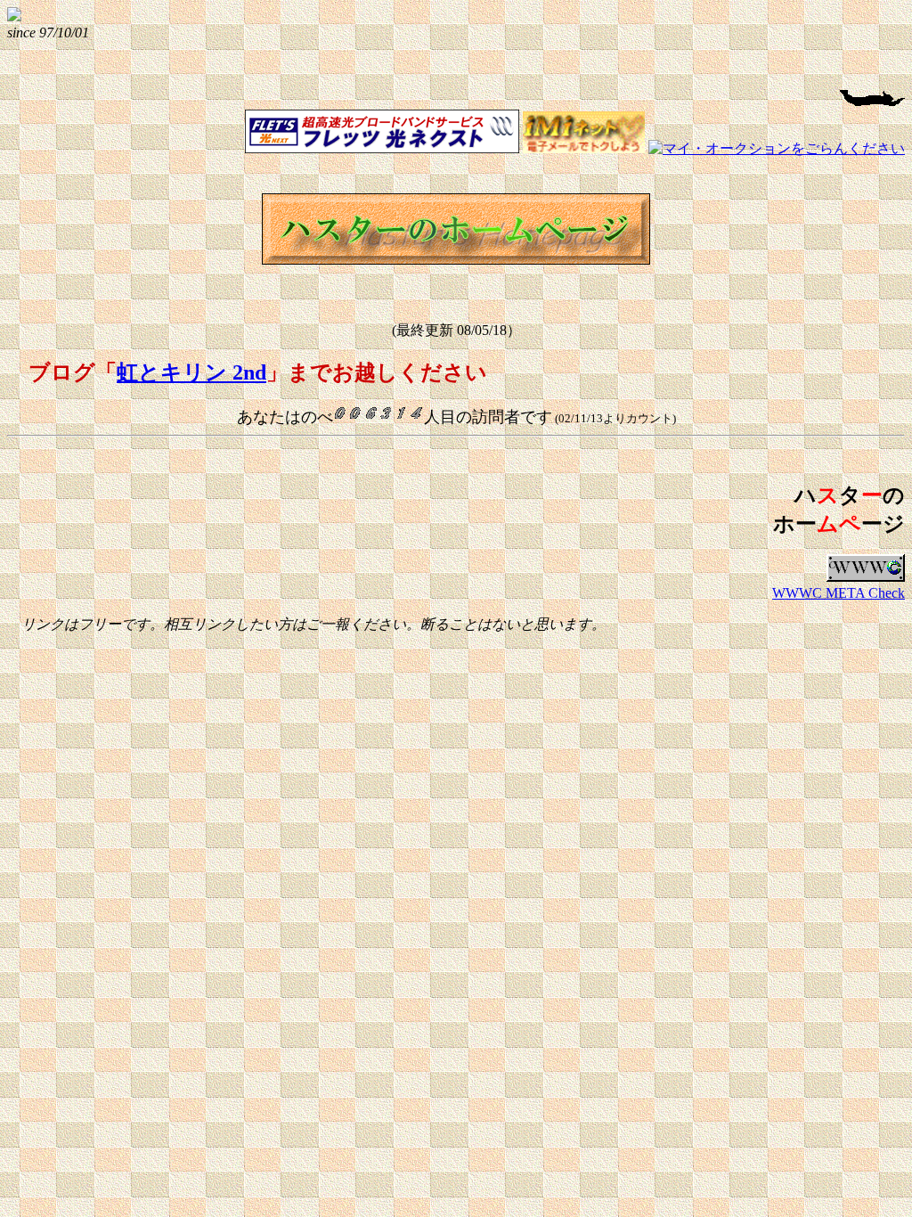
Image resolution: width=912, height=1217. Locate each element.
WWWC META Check (838, 592)
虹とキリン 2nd (191, 372)
